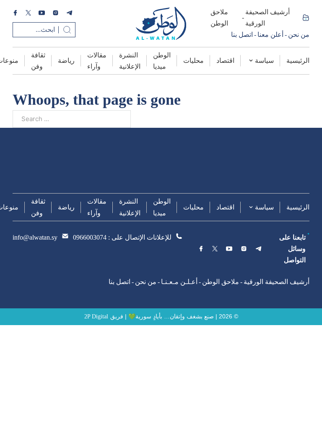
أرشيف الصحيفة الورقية (267, 17)
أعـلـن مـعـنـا (179, 281)
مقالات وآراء (96, 61)
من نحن (298, 34)
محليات (193, 60)
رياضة (66, 60)
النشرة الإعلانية (129, 61)
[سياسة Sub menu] (251, 60)
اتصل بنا (242, 34)
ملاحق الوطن (219, 17)
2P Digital (96, 316)
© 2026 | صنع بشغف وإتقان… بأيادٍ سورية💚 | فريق (174, 316)
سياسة (264, 60)
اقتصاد (225, 60)
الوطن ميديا (162, 61)
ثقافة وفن (38, 61)
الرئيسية (297, 60)
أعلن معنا (270, 34)
